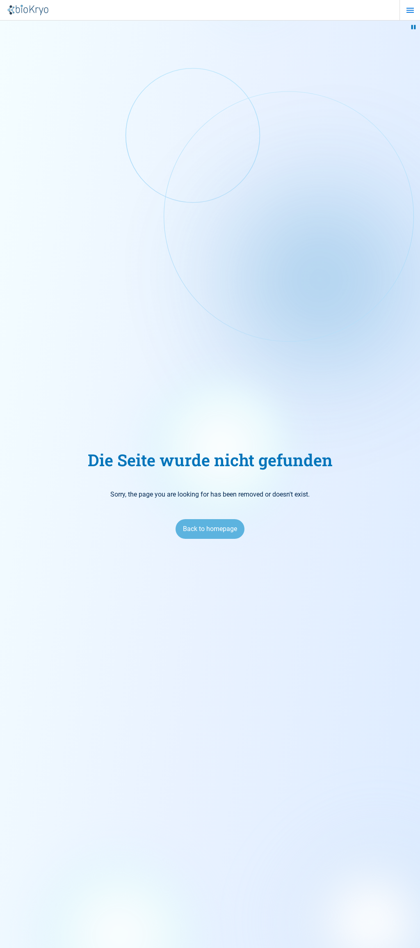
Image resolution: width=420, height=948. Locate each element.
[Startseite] (28, 10)
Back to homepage (210, 529)
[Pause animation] (413, 27)
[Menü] (410, 10)
